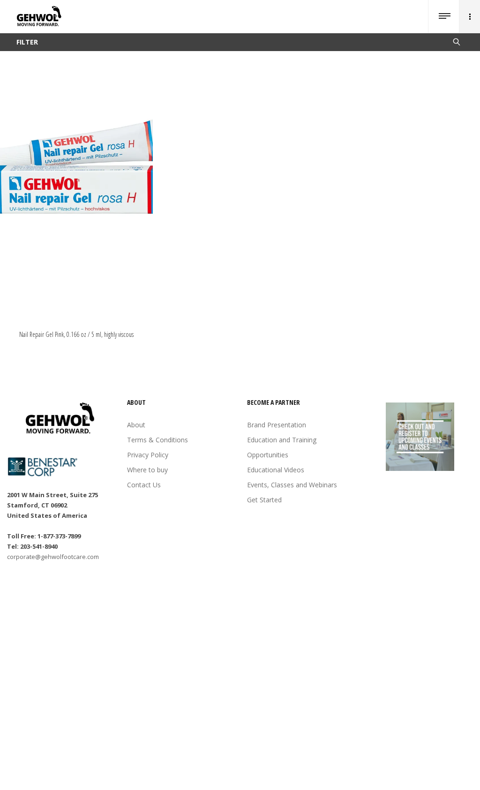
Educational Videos (275, 469)
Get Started (264, 499)
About (136, 424)
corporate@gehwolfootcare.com (53, 556)
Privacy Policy (147, 454)
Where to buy (147, 469)
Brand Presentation (276, 424)
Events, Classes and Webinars (292, 484)
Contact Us (144, 484)
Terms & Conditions (157, 439)
